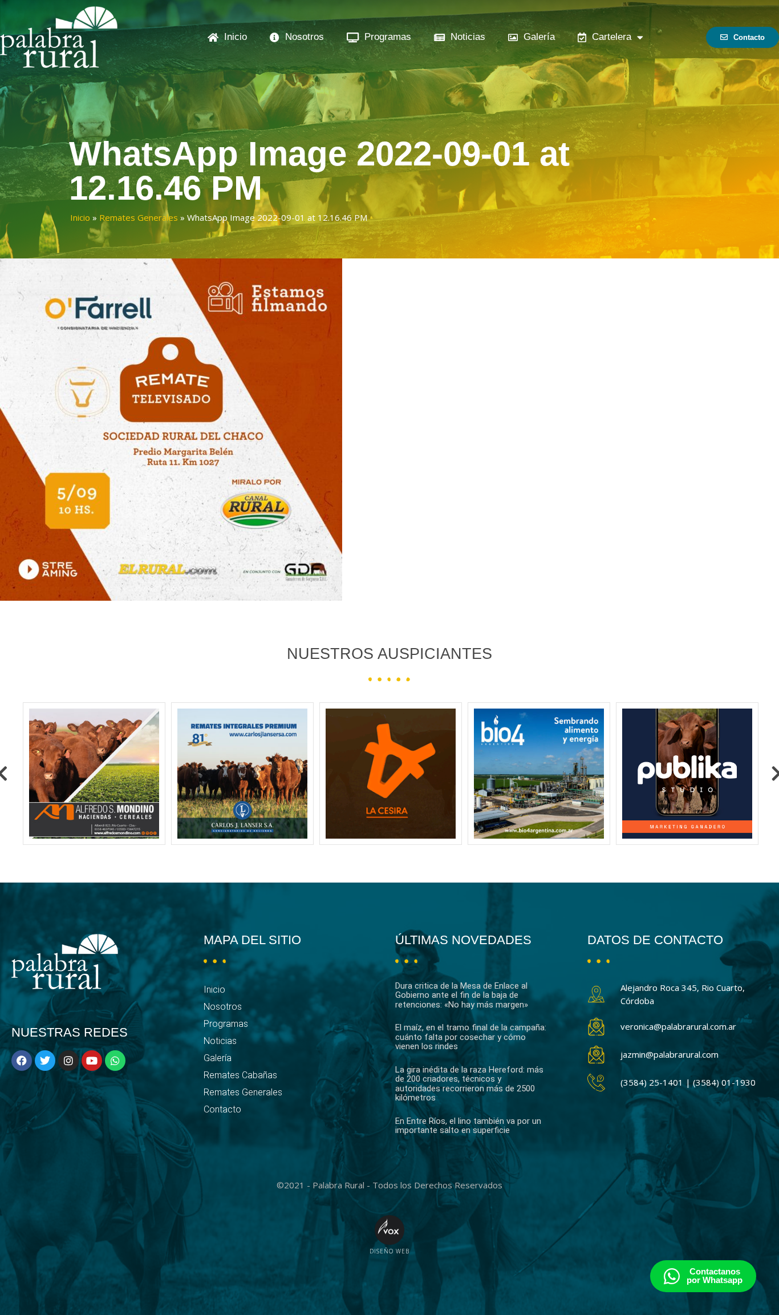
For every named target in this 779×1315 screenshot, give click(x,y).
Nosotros (301, 36)
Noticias (465, 36)
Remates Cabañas (240, 1075)
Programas (385, 36)
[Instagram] (68, 1060)
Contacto (222, 1109)
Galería (536, 36)
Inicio (232, 36)
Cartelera (608, 36)
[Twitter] (45, 1060)
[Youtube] (92, 1060)
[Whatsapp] (115, 1060)
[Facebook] (21, 1060)
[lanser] (94, 774)
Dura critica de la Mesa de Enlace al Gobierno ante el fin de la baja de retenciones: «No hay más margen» (461, 995)
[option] (94, 773)
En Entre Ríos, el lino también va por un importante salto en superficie (468, 1126)
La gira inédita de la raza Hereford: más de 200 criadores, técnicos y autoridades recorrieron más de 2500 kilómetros (469, 1084)
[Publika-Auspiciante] (539, 774)
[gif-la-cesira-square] (242, 774)
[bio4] (391, 774)
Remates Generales (138, 217)
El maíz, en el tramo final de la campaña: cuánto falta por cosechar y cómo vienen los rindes (470, 1036)
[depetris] (687, 774)
